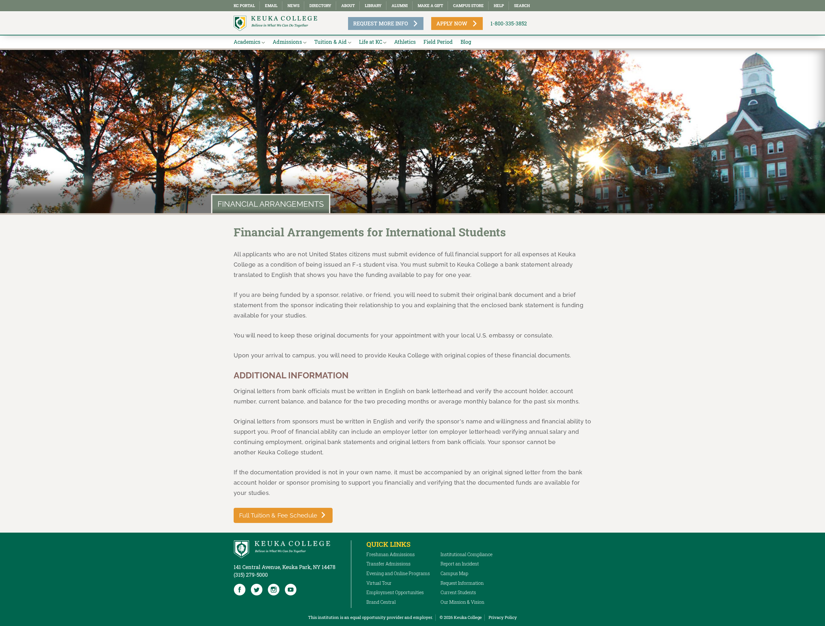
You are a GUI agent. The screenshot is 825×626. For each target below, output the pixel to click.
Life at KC (370, 41)
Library (373, 5)
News (293, 5)
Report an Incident (460, 564)
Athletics (405, 41)
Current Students (458, 592)
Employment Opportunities (395, 592)
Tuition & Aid (330, 41)
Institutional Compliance (466, 554)
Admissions (287, 41)
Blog (466, 41)
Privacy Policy (503, 617)
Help (499, 5)
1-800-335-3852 (508, 23)
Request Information (462, 583)
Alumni (400, 5)
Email (271, 5)
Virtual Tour (379, 583)
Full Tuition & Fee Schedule (278, 515)
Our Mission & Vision (462, 602)
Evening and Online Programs (398, 573)
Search (522, 5)
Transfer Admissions (388, 564)
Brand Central (381, 602)
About (348, 5)
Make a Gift (430, 5)
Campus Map (454, 573)
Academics (247, 41)
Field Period (438, 41)
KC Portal (244, 5)
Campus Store (468, 5)
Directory (320, 5)
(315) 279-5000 (251, 574)
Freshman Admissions (390, 554)
